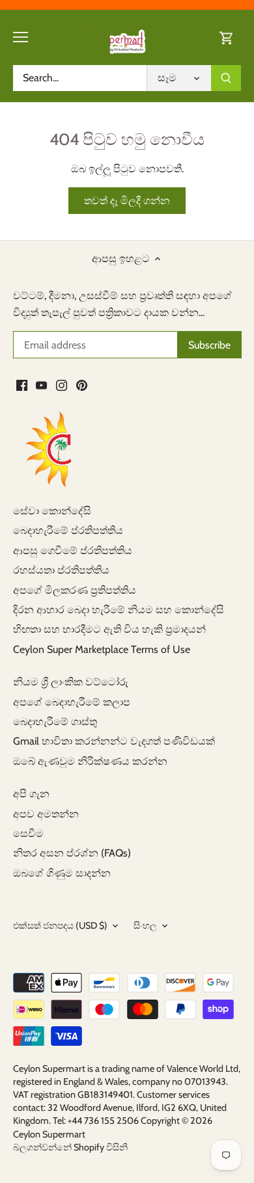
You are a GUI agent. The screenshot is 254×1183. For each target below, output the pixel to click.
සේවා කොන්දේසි (52, 511)
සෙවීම (28, 833)
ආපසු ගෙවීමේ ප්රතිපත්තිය (72, 550)
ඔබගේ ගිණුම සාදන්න (62, 873)
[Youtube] (41, 385)
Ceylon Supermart (49, 1134)
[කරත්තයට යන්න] (226, 37)
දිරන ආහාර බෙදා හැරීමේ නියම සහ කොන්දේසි (118, 610)
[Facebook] (21, 385)
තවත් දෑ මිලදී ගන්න (127, 200)
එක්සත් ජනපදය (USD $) (60, 925)
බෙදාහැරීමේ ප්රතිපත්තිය (68, 530)
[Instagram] (61, 385)
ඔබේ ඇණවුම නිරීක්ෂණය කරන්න (90, 761)
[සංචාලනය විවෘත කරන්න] (20, 37)
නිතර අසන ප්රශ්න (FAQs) (72, 853)
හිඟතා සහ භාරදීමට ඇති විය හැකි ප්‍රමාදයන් (109, 629)
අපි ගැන (31, 794)
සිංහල (145, 925)
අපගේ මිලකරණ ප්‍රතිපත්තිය (74, 590)
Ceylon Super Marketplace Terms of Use (101, 649)
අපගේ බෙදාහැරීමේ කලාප (71, 702)
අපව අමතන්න (46, 814)
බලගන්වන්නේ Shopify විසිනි (70, 1147)
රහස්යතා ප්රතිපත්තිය (61, 570)
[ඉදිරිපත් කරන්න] (226, 78)
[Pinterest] (81, 385)
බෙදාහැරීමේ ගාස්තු (55, 721)
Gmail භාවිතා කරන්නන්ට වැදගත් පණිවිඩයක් (114, 741)
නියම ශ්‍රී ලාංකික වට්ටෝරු (70, 682)
